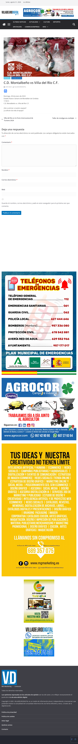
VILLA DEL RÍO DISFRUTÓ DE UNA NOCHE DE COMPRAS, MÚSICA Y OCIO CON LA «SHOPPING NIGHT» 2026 (49, 3)
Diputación (17, 27)
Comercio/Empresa (32, 27)
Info (44, 27)
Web (3, 189)
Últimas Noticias (19, 22)
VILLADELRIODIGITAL (20, 87)
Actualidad (33, 22)
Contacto (5, 729)
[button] (39, 22)
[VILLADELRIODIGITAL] (4, 24)
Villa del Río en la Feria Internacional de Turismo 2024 (18, 119)
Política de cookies (8, 716)
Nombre (5, 170)
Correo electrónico (9, 180)
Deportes (56, 22)
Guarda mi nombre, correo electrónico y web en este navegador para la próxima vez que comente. (36, 204)
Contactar (17, 686)
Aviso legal (5, 721)
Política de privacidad (9, 712)
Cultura (46, 22)
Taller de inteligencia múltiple (63, 118)
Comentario (7, 142)
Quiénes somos (7, 725)
